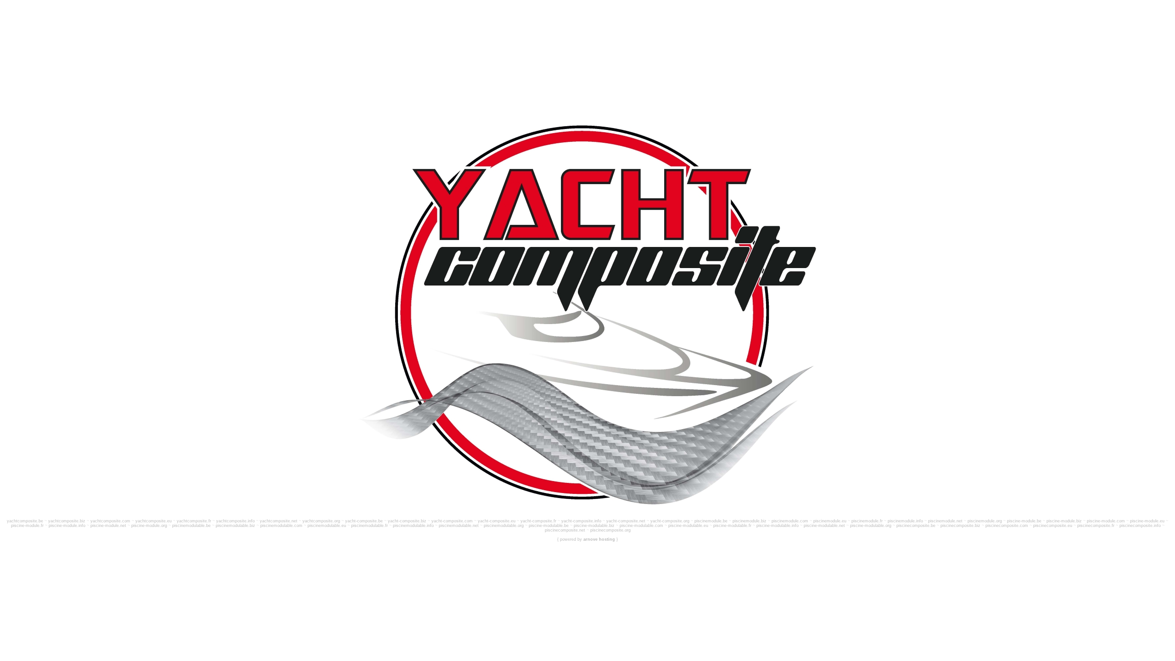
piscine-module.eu (1147, 521)
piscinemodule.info (905, 521)
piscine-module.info (67, 525)
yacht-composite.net (625, 521)
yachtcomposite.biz (66, 521)
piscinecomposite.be (915, 525)
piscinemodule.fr (867, 521)
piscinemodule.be (710, 521)
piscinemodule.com (790, 521)
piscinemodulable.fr (369, 525)
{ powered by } (587, 539)
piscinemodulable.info (413, 525)
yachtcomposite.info (235, 521)
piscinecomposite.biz (960, 525)
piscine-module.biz (1064, 521)
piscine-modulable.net (824, 525)
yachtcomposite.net (278, 521)
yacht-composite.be (364, 521)
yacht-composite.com (452, 521)
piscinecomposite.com (1006, 525)
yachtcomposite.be (25, 521)
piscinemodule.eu (829, 521)
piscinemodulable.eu (327, 525)
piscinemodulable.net (459, 525)
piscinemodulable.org (504, 525)
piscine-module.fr (27, 525)
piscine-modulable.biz (594, 525)
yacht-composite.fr (538, 521)
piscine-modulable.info (777, 525)
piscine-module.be (1024, 521)
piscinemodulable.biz (235, 525)
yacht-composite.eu (496, 521)
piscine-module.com (1106, 521)
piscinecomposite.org (610, 530)
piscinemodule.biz (750, 521)
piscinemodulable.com (281, 525)
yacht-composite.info (581, 521)
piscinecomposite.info (1140, 525)
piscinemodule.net (945, 521)
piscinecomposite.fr (1095, 525)
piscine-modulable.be (549, 525)
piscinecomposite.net (565, 530)
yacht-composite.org (669, 521)
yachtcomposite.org (321, 521)
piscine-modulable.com (641, 525)
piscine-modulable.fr (732, 525)
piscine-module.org (149, 525)
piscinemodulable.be (191, 525)
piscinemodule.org (985, 521)
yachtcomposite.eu (153, 521)
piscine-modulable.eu (688, 525)
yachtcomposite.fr (194, 521)
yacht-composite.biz (407, 521)
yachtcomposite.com (110, 521)
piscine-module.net (108, 525)
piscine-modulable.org (870, 525)
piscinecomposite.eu (1052, 525)
